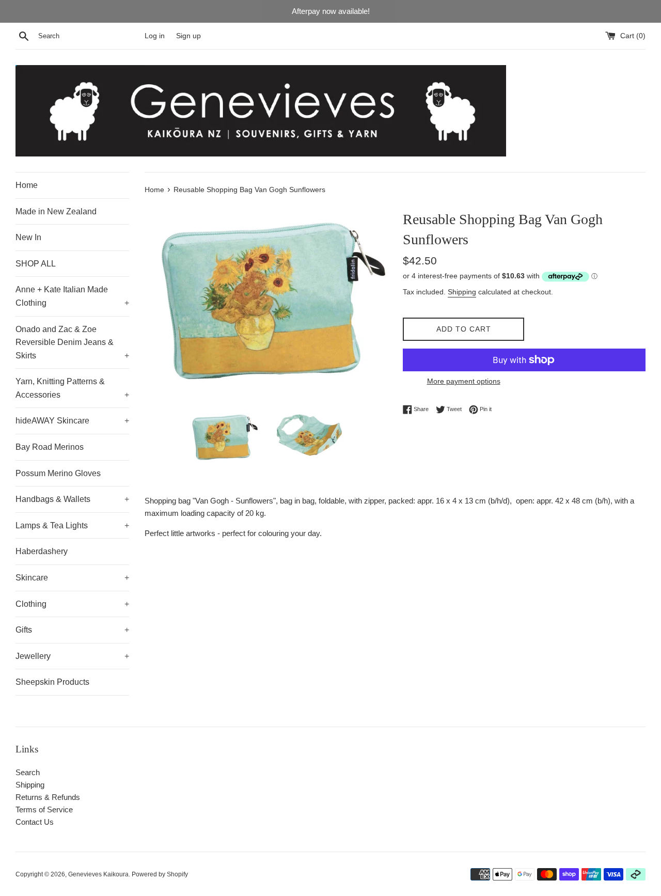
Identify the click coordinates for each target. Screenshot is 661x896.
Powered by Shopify (160, 874)
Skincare (72, 577)
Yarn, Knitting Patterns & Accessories (72, 388)
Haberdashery (41, 551)
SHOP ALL (35, 263)
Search (27, 772)
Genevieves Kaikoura (98, 874)
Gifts (72, 629)
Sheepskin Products (52, 682)
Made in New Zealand (56, 211)
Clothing (72, 604)
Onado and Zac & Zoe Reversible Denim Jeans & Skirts (72, 342)
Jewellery (72, 656)
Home (26, 185)
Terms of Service (44, 809)
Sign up (188, 36)
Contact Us (34, 822)
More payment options (463, 381)
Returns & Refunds (47, 797)
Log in (155, 36)
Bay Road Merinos (49, 447)
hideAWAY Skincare (72, 420)
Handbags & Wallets (72, 499)
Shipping (462, 292)
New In (28, 237)
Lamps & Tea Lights (72, 525)
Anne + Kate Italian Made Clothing (72, 296)
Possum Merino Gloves (58, 473)
